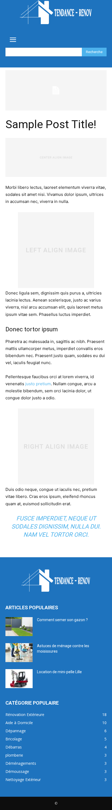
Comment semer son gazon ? (62, 620)
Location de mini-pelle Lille (59, 672)
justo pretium (38, 383)
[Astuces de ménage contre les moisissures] (19, 652)
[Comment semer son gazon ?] (19, 626)
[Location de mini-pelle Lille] (19, 678)
